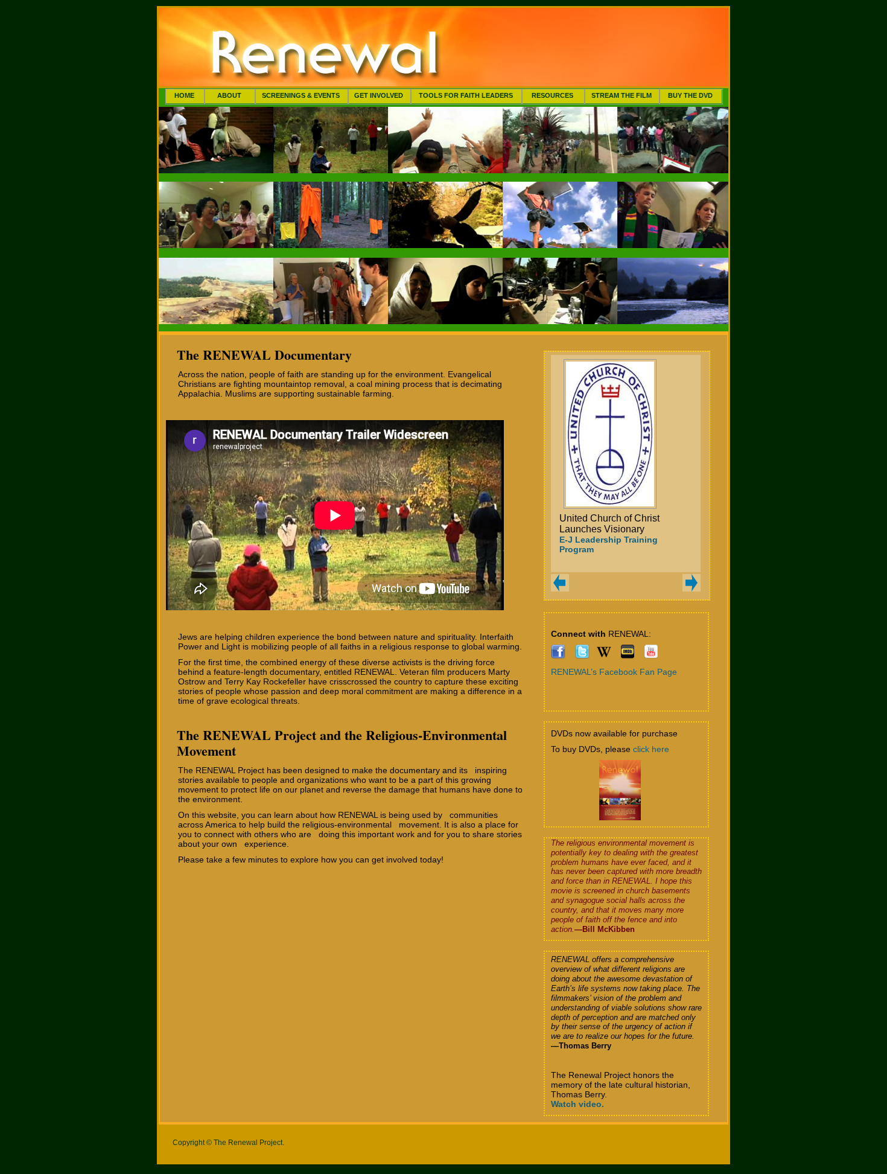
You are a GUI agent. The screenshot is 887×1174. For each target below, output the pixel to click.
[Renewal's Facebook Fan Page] (558, 656)
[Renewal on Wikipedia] (604, 656)
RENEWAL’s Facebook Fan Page (614, 672)
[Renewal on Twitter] (582, 656)
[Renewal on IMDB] (627, 656)
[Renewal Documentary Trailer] (651, 656)
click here (651, 749)
